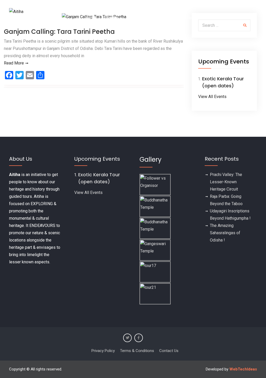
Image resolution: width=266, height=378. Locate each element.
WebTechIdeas (243, 369)
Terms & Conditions (137, 350)
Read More (14, 63)
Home (91, 17)
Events (111, 17)
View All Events (212, 96)
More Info (212, 17)
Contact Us (242, 17)
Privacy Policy (103, 350)
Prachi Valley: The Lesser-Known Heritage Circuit (226, 182)
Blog (189, 17)
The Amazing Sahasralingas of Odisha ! (225, 233)
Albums (169, 17)
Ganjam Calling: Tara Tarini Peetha (59, 31)
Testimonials (140, 17)
